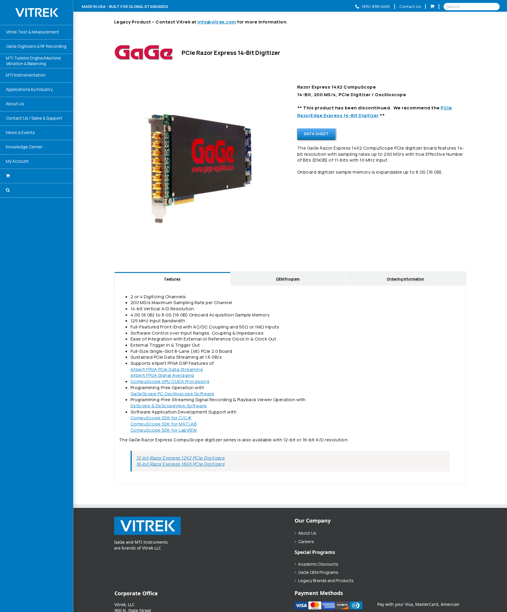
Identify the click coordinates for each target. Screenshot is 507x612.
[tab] (172, 278)
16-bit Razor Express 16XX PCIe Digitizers (180, 464)
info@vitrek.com (216, 22)
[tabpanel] (290, 385)
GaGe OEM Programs (318, 572)
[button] (36, 190)
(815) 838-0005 (375, 6)
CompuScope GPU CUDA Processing (170, 381)
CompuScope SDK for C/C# (161, 418)
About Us (307, 533)
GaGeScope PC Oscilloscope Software (172, 394)
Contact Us (410, 6)
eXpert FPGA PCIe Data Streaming (167, 369)
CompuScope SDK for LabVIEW (164, 430)
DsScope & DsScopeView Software (169, 406)
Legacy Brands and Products (326, 580)
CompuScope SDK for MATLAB (164, 424)
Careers (306, 541)
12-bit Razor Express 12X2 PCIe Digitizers (180, 458)
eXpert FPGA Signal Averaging (162, 375)
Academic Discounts (318, 564)
